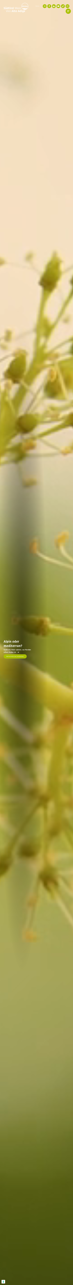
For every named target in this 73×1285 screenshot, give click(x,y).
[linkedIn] (54, 6)
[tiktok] (63, 6)
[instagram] (45, 6)
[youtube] (58, 6)
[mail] (67, 6)
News (37, 6)
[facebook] (49, 6)
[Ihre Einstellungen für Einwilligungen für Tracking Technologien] (3, 1281)
